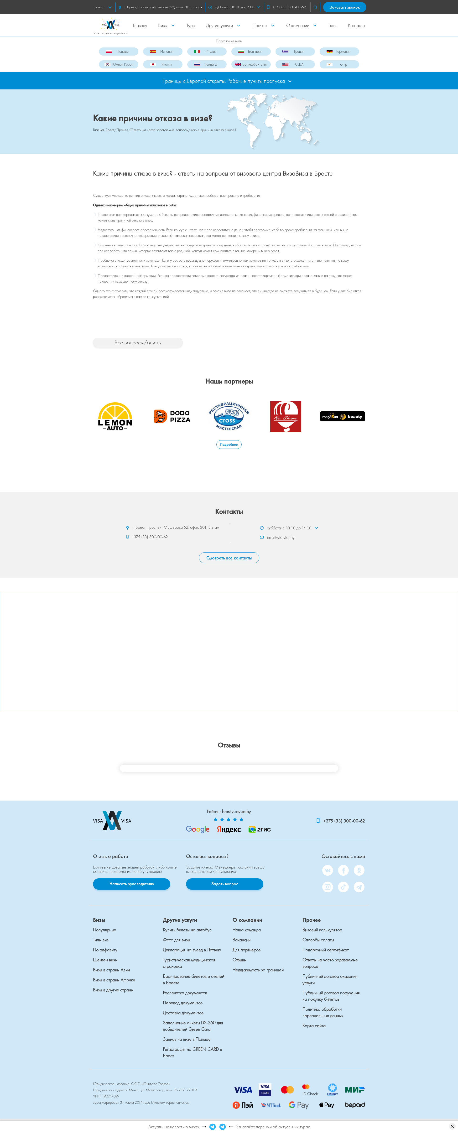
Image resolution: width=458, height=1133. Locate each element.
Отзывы (239, 960)
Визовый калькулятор (322, 929)
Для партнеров (246, 950)
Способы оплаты (318, 939)
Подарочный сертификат (325, 950)
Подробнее (229, 444)
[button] (315, 7)
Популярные (104, 929)
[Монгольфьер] (285, 416)
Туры (191, 25)
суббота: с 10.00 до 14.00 (235, 7)
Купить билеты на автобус (187, 929)
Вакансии (241, 939)
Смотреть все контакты (229, 558)
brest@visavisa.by (281, 537)
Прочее (259, 25)
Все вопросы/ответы (137, 342)
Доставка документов (183, 1012)
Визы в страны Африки (114, 980)
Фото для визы (176, 939)
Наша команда (247, 929)
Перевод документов (183, 1002)
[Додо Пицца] (172, 416)
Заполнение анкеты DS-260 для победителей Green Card (193, 1025)
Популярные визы (229, 40)
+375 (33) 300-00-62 (289, 7)
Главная (140, 25)
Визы (162, 25)
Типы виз (101, 939)
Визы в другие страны (113, 990)
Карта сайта (314, 1025)
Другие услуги (219, 25)
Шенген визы (105, 960)
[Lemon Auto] (115, 416)
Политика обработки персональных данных (322, 1012)
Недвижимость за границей (258, 970)
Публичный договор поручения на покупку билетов (331, 995)
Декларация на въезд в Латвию (192, 950)
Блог (332, 25)
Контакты (356, 25)
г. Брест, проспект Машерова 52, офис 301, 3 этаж (163, 7)
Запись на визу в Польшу (186, 1039)
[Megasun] (342, 416)
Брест (99, 7)
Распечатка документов (185, 992)
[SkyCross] (229, 416)
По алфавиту (105, 950)
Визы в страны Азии (111, 970)
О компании (297, 25)
